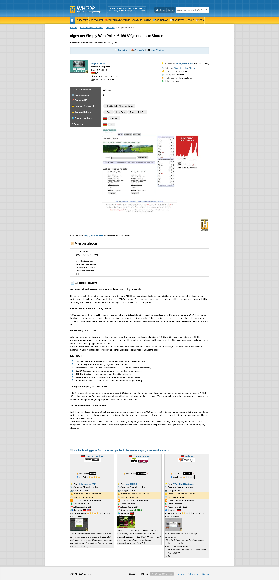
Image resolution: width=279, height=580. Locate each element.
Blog (160, 574)
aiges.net (110, 27)
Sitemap (205, 574)
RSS (171, 574)
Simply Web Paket (92, 236)
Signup (171, 10)
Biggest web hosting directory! (89, 12)
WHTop (73, 27)
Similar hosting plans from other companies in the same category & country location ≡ (121, 450)
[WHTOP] (72, 20)
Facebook (152, 574)
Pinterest (163, 574)
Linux (192, 68)
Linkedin (167, 574)
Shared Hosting (181, 68)
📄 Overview (121, 50)
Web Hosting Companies (91, 27)
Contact (181, 574)
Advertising (193, 574)
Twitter (156, 574)
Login (162, 10)
